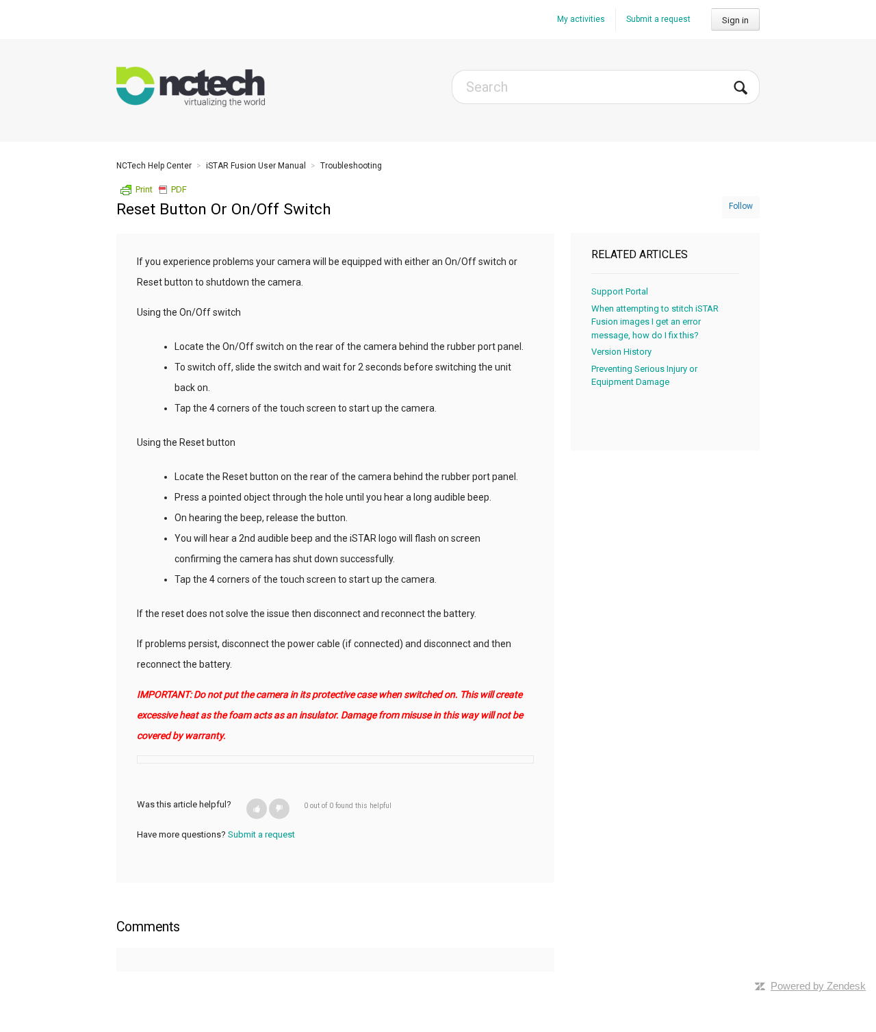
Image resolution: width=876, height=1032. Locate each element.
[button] (256, 808)
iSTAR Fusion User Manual (256, 166)
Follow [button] (741, 206)
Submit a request (658, 19)
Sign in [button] (735, 20)
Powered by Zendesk (818, 986)
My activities (581, 19)
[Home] (190, 87)
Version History (621, 352)
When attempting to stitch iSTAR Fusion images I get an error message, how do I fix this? (655, 321)
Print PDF (161, 189)
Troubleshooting (351, 166)
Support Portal (619, 291)
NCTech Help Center (154, 166)
